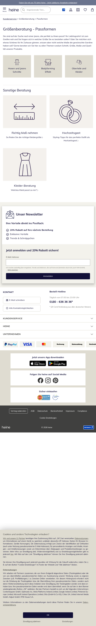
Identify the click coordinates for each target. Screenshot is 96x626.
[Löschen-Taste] (48, 10)
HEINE (6, 326)
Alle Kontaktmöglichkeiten (21, 308)
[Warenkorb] (92, 9)
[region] (48, 578)
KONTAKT (8, 292)
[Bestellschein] (78, 9)
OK (48, 615)
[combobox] (39, 10)
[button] (4, 9)
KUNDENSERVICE (12, 318)
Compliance (82, 411)
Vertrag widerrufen (18, 411)
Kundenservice (10, 19)
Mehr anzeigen (13, 270)
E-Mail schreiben (15, 301)
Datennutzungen (81, 538)
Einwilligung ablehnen (31, 621)
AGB (32, 411)
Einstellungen (67, 621)
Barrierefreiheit (57, 411)
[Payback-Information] (88, 427)
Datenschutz (43, 411)
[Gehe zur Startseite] (14, 9)
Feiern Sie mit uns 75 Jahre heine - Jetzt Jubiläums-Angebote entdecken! (48, 3)
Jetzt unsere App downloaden (48, 357)
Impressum (70, 411)
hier (12, 554)
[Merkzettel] (85, 9)
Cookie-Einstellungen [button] (48, 418)
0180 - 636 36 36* (61, 302)
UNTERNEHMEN (12, 334)
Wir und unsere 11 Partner (14, 538)
